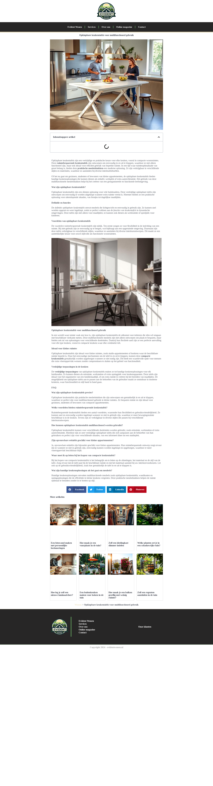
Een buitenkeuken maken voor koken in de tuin (91, 595)
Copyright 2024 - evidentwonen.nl (106, 647)
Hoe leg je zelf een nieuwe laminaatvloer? (62, 593)
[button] (159, 137)
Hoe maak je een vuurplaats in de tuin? (90, 544)
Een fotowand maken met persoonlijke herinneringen (61, 545)
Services (92, 27)
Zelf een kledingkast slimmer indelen (118, 544)
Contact (142, 27)
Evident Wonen (75, 27)
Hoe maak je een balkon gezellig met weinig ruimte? (120, 595)
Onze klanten (144, 626)
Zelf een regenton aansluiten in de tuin (147, 593)
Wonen (78, 604)
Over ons (106, 27)
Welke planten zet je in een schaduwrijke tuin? (148, 544)
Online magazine (124, 27)
